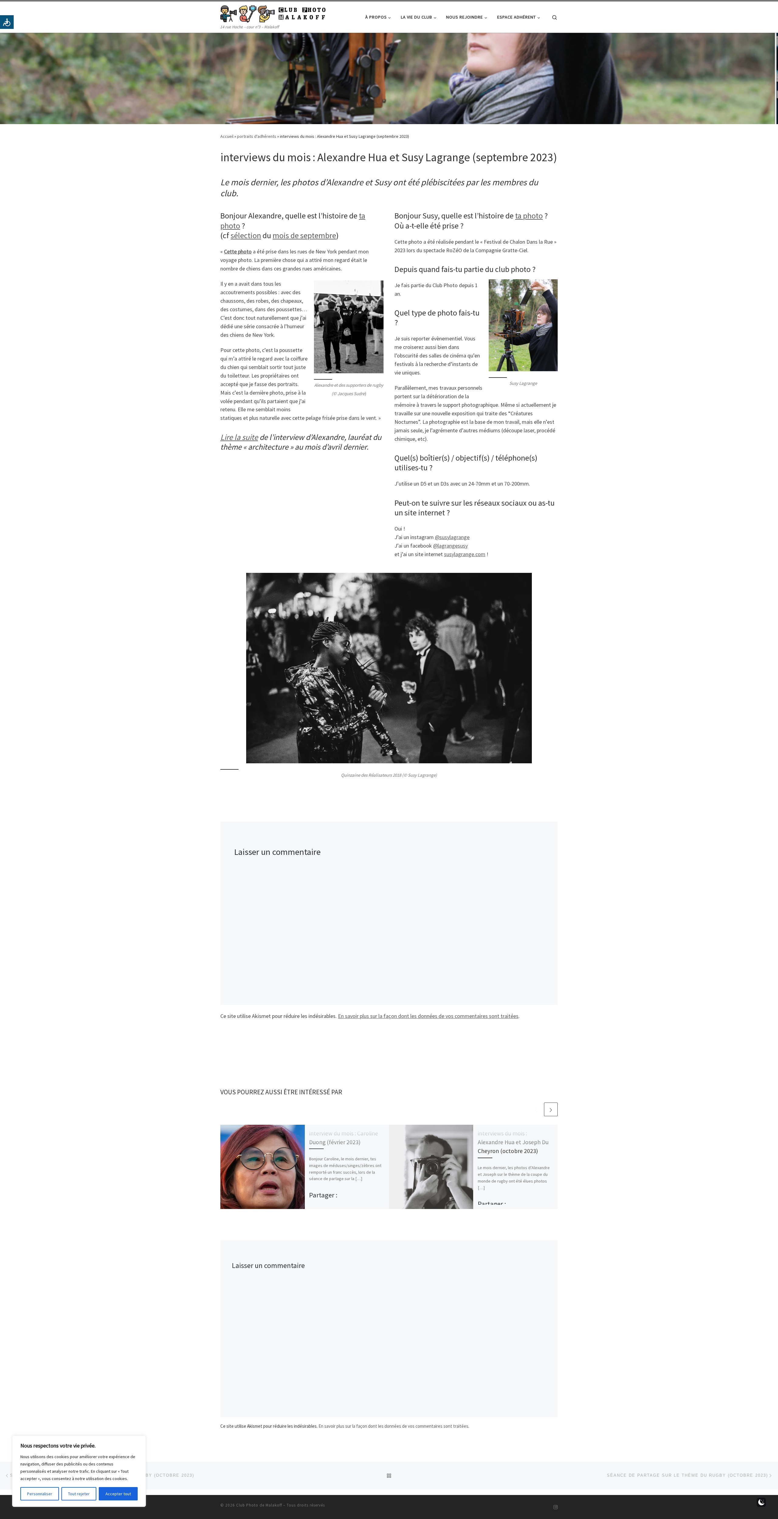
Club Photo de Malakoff (259, 1505)
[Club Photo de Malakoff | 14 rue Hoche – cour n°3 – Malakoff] (272, 12)
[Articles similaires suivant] (551, 1109)
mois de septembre (304, 235)
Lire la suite (239, 437)
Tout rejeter (79, 1493)
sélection (246, 235)
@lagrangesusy (450, 545)
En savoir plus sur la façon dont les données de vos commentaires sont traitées (428, 1015)
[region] (79, 1471)
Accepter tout (118, 1493)
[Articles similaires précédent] (536, 1109)
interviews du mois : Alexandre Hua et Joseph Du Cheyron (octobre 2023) (513, 1142)
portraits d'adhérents (256, 136)
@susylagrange (452, 537)
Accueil (226, 136)
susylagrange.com (464, 554)
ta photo (529, 216)
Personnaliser (39, 1493)
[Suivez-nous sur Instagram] (555, 1507)
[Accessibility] (7, 22)
